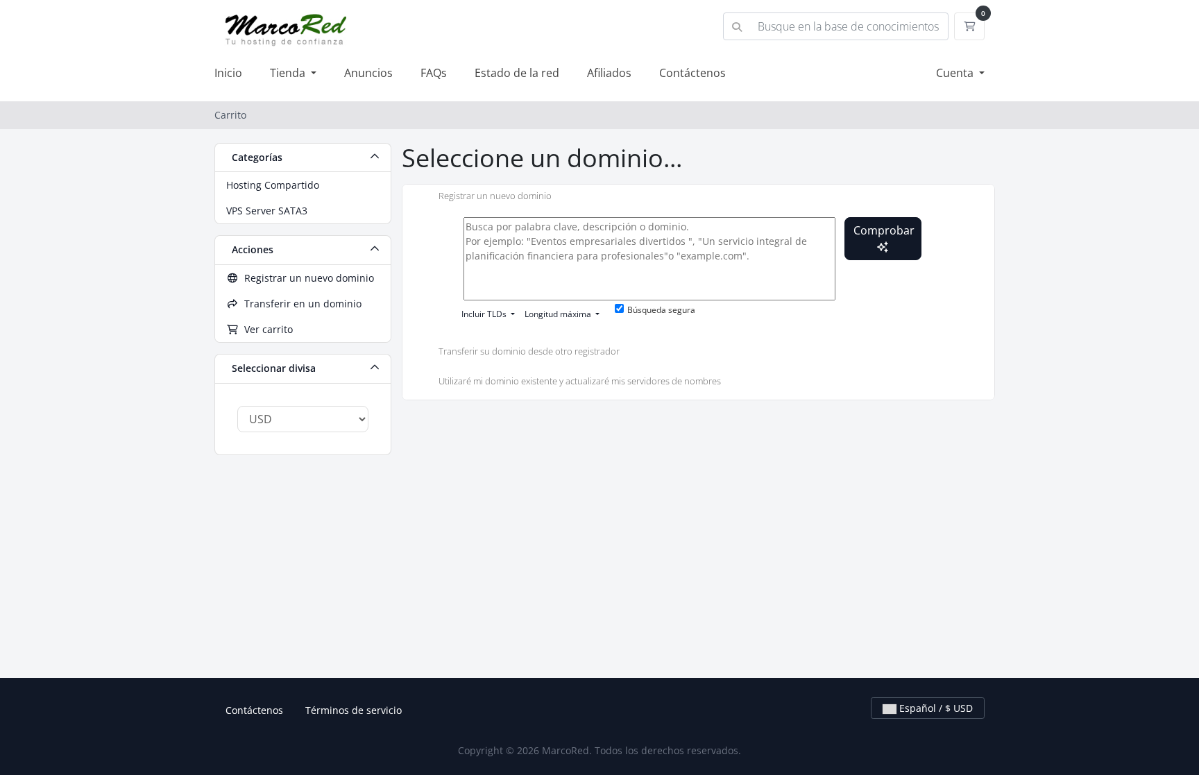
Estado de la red (517, 72)
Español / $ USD (934, 708)
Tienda (289, 72)
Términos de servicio (353, 710)
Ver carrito (266, 329)
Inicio (228, 72)
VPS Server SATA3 (266, 210)
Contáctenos (692, 72)
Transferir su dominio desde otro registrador (529, 351)
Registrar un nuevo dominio (306, 277)
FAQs (433, 72)
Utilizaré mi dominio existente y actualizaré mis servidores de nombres (580, 381)
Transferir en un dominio (300, 303)
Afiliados (609, 72)
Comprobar (884, 230)
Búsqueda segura (661, 310)
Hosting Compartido (272, 184)
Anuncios (368, 72)
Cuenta (956, 72)
